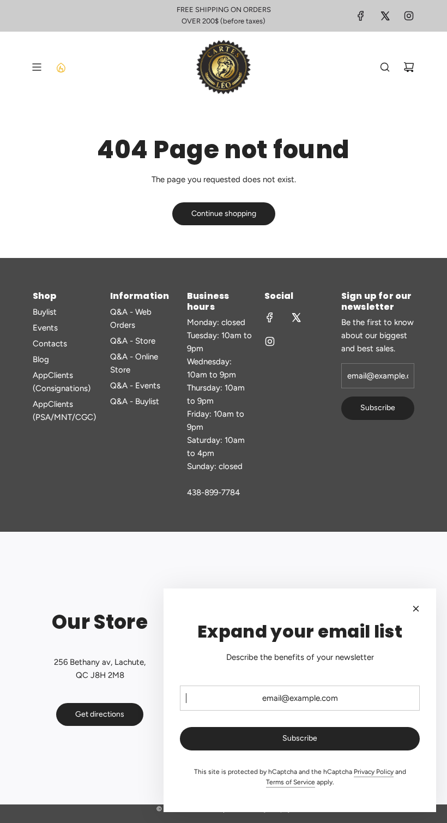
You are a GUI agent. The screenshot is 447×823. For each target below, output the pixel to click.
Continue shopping (223, 213)
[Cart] (409, 67)
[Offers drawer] (61, 67)
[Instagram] (409, 15)
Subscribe (377, 407)
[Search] (385, 67)
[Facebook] (361, 15)
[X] (385, 15)
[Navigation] (37, 67)
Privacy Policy (374, 772)
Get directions (99, 714)
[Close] (416, 609)
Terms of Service (290, 782)
